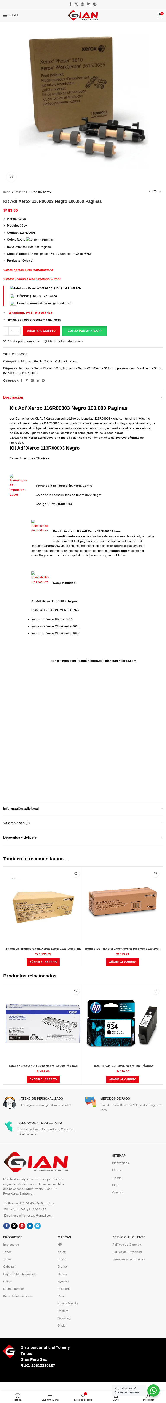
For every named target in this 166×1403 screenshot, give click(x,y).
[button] (84, 331)
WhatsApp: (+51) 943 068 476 (59, 288)
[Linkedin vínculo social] (89, 4)
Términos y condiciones (128, 1259)
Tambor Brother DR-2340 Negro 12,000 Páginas (43, 1065)
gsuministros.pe (90, 660)
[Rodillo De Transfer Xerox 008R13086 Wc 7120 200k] (122, 906)
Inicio (6, 192)
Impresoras (11, 1244)
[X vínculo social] (76, 4)
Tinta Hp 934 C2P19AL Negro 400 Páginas (122, 1065)
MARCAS (64, 1237)
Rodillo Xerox (41, 192)
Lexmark (64, 1288)
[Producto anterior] (149, 191)
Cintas (7, 1281)
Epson (62, 1259)
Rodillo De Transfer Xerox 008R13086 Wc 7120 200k (122, 948)
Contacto (118, 1192)
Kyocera (63, 1281)
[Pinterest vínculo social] (83, 4)
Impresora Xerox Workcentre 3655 (137, 368)
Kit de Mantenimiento (17, 1296)
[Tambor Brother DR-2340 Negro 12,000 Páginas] (43, 1023)
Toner (7, 1252)
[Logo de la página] (83, 15)
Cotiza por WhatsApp (85, 330)
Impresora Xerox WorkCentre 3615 (87, 368)
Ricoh (61, 1296)
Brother (63, 1266)
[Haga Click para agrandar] (11, 177)
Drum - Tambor (13, 1288)
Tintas (7, 1259)
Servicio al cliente (128, 1237)
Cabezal (8, 1266)
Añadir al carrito (41, 330)
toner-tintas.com (63, 660)
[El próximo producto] (160, 191)
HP (60, 1244)
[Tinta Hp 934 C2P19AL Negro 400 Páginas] (122, 1023)
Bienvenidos (120, 1163)
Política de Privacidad (127, 1252)
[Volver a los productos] (155, 191)
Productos (12, 1237)
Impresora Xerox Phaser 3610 (40, 368)
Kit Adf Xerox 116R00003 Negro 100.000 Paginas (69, 408)
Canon (62, 1274)
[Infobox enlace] (42, 1103)
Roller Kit (21, 192)
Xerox (74, 361)
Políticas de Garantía (126, 1244)
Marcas (26, 361)
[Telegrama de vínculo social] (95, 4)
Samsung (64, 1318)
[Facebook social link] (70, 4)
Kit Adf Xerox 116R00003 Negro (45, 448)
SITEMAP (119, 1155)
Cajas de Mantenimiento (20, 1274)
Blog (115, 1185)
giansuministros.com (120, 660)
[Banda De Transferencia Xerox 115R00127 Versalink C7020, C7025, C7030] (43, 906)
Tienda (116, 1177)
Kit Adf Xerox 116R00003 (20, 373)
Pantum (63, 1311)
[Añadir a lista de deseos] (76, 873)
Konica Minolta (68, 1303)
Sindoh (62, 1325)
